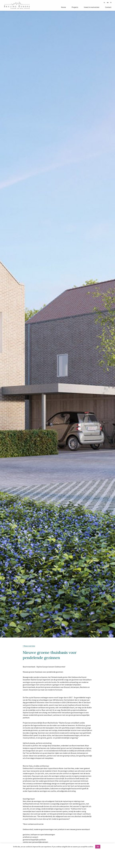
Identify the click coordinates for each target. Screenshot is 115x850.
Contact (108, 7)
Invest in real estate (91, 7)
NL (104, 2)
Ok (98, 847)
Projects (75, 7)
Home (63, 7)
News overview (29, 646)
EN (107, 2)
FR (110, 2)
